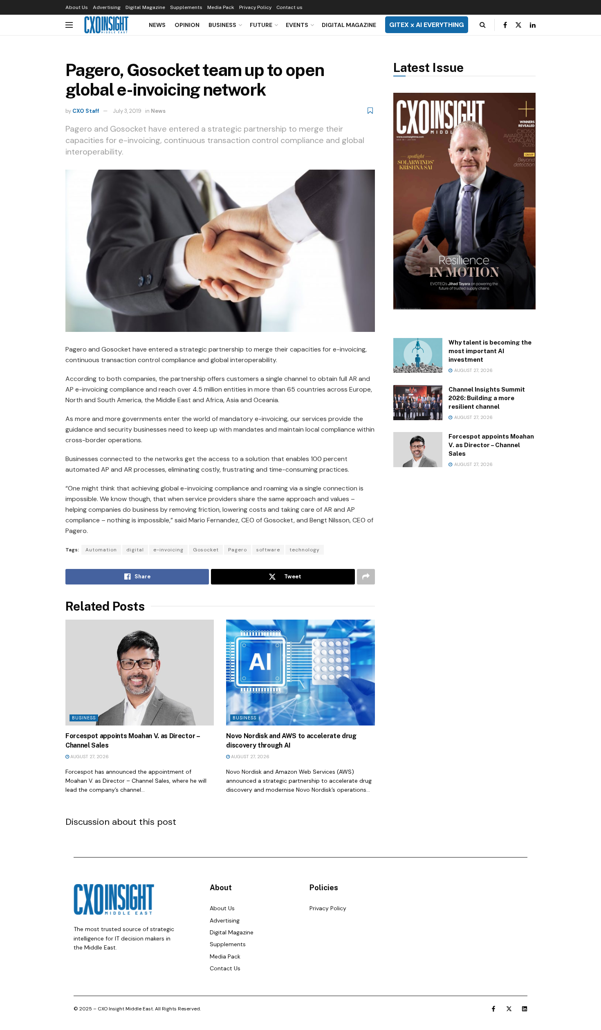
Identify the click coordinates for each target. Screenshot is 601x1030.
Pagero (237, 549)
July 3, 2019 (127, 110)
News (157, 25)
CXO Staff (85, 110)
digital (135, 549)
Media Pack (220, 7)
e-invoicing (168, 549)
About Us (76, 7)
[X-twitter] (509, 1009)
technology (304, 549)
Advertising (107, 7)
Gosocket (206, 549)
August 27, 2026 (89, 756)
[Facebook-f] (493, 1009)
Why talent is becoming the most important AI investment (490, 351)
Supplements (186, 7)
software (268, 549)
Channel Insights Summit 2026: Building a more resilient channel (487, 398)
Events (297, 25)
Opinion (187, 25)
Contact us (289, 7)
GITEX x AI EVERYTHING (426, 24)
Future (261, 25)
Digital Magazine (145, 7)
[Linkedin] (524, 1009)
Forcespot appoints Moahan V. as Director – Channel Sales (491, 445)
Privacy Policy (255, 7)
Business (222, 25)
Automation (101, 549)
